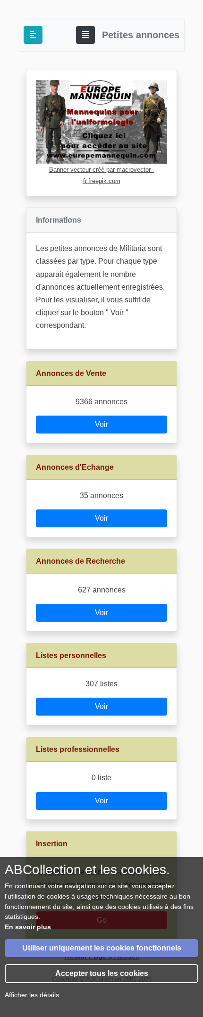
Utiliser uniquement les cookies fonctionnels (101, 948)
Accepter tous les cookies (101, 973)
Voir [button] (101, 424)
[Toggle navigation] (85, 35)
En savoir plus (28, 927)
